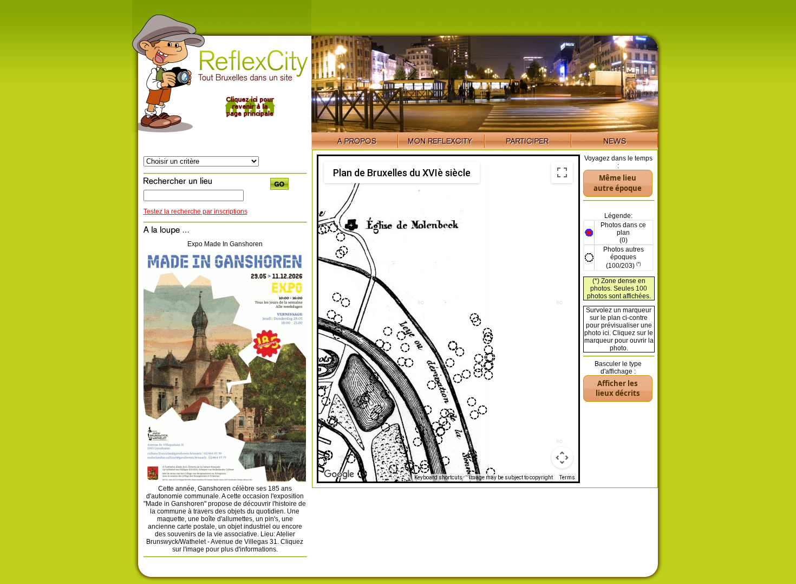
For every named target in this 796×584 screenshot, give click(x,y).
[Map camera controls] (562, 458)
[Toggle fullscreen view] (562, 172)
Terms (567, 477)
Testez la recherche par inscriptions (195, 211)
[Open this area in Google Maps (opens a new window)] (339, 474)
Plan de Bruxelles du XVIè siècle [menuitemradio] (402, 172)
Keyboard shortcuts (438, 477)
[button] (450, 363)
